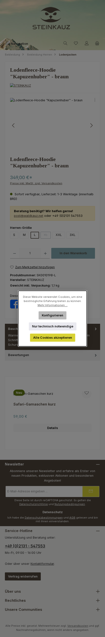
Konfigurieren (52, 315)
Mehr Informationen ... (53, 305)
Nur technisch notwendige (52, 326)
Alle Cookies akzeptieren (52, 337)
